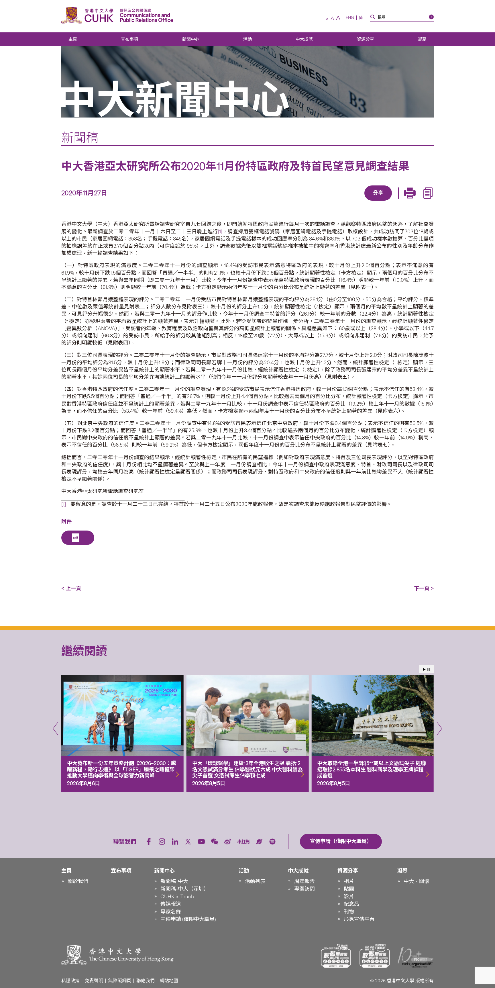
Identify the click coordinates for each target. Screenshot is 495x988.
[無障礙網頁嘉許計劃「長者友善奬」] (374, 956)
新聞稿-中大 (174, 881)
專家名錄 (170, 912)
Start (424, 669)
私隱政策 (70, 980)
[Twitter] (358, 201)
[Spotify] (272, 841)
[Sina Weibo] (385, 201)
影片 (349, 896)
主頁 (72, 39)
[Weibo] (227, 841)
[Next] (439, 728)
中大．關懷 (416, 881)
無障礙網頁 (119, 980)
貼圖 (349, 889)
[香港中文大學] (88, 15)
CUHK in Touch (177, 896)
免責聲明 (94, 980)
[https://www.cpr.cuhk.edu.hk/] (145, 15)
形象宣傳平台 (359, 919)
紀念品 (351, 904)
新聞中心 (190, 39)
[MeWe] (411, 201)
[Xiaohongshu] (243, 842)
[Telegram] (372, 201)
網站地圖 (169, 980)
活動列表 (255, 881)
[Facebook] (332, 201)
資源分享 (365, 39)
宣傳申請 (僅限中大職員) (188, 919)
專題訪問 (304, 889)
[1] (220, 231)
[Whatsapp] (398, 201)
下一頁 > (424, 588)
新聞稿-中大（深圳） (184, 889)
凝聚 (422, 39)
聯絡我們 (145, 980)
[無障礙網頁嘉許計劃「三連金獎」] (336, 956)
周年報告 (304, 881)
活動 (247, 39)
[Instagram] (161, 841)
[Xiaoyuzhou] (259, 841)
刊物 (349, 912)
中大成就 (304, 39)
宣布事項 (129, 39)
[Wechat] (214, 841)
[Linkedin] (345, 201)
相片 (349, 881)
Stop (428, 669)
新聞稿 (79, 137)
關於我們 (78, 881)
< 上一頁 (71, 588)
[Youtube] (201, 841)
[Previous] (55, 728)
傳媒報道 (170, 904)
